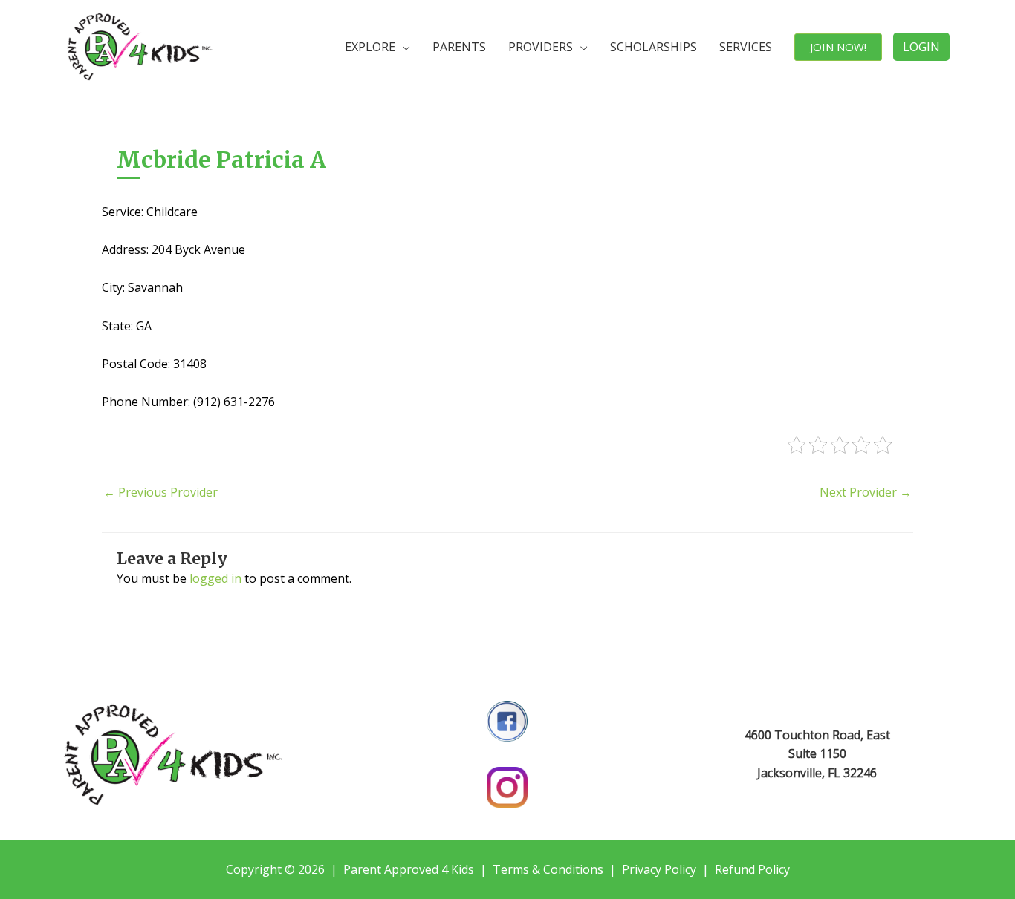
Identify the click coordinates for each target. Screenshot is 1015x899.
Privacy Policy (659, 869)
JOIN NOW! (838, 46)
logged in (215, 578)
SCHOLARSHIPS (653, 47)
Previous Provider (160, 492)
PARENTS (459, 47)
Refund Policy (752, 869)
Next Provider (866, 492)
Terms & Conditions (548, 869)
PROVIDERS (540, 47)
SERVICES (745, 47)
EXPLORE (370, 47)
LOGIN (921, 47)
